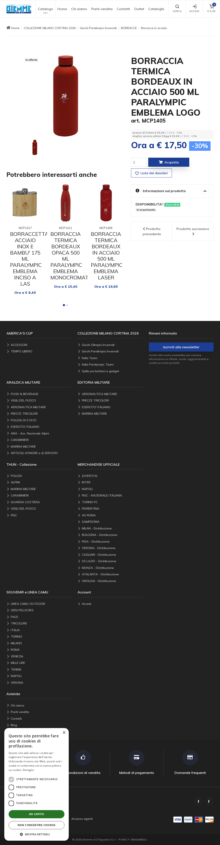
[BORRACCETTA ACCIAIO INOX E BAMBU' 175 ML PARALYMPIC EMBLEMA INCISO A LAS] (25, 202)
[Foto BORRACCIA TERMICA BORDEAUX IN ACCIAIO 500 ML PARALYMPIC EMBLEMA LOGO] (35, 147)
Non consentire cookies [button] (37, 825)
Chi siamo (79, 9)
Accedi (194, 11)
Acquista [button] (171, 162)
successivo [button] (192, 229)
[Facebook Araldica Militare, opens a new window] (209, 801)
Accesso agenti (82, 819)
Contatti (123, 9)
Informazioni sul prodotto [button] (164, 191)
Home (62, 9)
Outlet (139, 9)
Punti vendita (102, 9)
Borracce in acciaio (154, 28)
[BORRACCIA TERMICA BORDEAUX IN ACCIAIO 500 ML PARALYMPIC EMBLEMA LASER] (106, 202)
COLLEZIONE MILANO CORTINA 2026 (50, 28)
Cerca (177, 11)
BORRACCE (129, 28)
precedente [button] (152, 231)
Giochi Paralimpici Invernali (98, 28)
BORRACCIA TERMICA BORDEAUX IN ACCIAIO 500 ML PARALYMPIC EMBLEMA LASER (106, 256)
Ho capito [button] (36, 814)
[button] (18, 9)
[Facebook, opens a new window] (198, 801)
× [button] (64, 732)
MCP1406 (106, 228)
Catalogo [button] (45, 9)
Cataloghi (156, 9)
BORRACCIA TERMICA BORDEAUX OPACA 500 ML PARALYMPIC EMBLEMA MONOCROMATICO (73, 256)
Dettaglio (28, 770)
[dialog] (36, 784)
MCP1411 (65, 228)
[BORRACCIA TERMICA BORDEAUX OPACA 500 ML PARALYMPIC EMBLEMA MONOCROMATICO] (65, 202)
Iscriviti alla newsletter (181, 347)
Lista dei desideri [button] (154, 173)
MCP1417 (25, 228)
